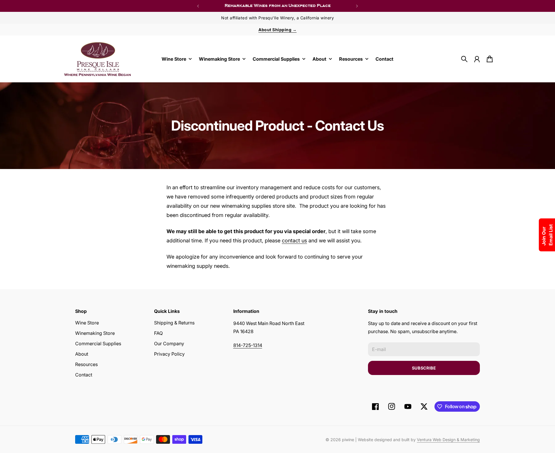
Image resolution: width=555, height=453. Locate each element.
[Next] (357, 6)
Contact (83, 375)
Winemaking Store (95, 333)
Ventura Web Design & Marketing (448, 439)
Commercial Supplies (98, 343)
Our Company (169, 343)
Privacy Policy (169, 354)
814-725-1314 (247, 345)
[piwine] (97, 59)
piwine (348, 439)
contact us (294, 240)
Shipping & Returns (174, 323)
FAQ (158, 333)
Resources (86, 364)
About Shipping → (277, 29)
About (81, 354)
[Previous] (198, 6)
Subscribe (424, 367)
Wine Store (87, 323)
